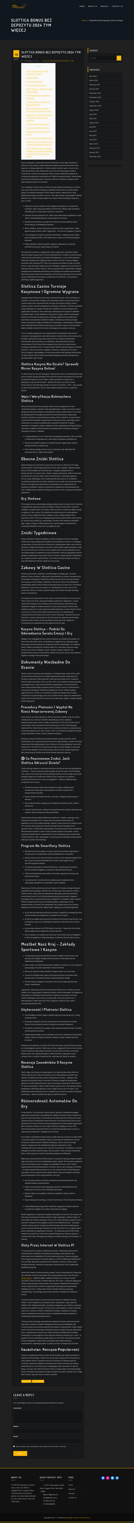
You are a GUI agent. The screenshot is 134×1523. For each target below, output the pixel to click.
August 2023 (93, 123)
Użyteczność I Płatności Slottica (37, 128)
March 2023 (93, 144)
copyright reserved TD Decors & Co (78, 1518)
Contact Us (117, 6)
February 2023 (94, 148)
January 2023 (94, 152)
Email (16, 1436)
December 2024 (95, 93)
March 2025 (93, 80)
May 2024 (92, 118)
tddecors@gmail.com (50, 1495)
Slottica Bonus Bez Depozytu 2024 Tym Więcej (106, 20)
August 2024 (93, 110)
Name (16, 1426)
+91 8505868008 (49, 1504)
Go (119, 58)
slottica (26, 1381)
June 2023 (93, 131)
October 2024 (94, 101)
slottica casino (26, 1278)
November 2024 (95, 97)
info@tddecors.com (50, 1498)
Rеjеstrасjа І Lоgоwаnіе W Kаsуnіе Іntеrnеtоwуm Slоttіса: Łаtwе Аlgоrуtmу (39, 118)
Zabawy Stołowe (32, 78)
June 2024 (93, 114)
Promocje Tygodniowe (34, 81)
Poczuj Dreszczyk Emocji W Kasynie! (39, 138)
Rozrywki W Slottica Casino (36, 85)
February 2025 (94, 85)
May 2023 (92, 135)
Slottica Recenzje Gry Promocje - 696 (58, 61)
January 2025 (94, 89)
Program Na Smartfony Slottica (37, 124)
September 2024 (95, 106)
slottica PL (38, 1381)
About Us (92, 6)
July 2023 (92, 127)
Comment (17, 1408)
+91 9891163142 (49, 1501)
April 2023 (93, 140)
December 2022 (95, 156)
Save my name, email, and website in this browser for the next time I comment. (41, 1446)
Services (104, 6)
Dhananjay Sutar (30, 61)
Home (82, 6)
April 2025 (93, 76)
